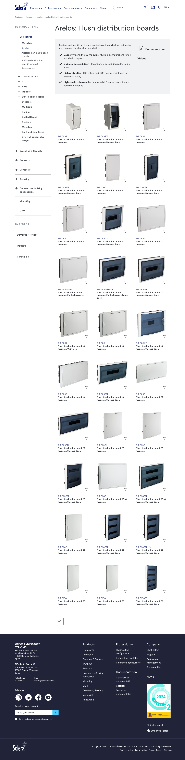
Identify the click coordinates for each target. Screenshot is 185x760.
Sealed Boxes (29, 117)
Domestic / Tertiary (27, 234)
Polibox (26, 111)
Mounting (25, 201)
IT (23, 81)
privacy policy (46, 719)
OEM (22, 210)
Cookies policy (126, 750)
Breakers (25, 160)
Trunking (25, 179)
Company (90, 8)
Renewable (23, 256)
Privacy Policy (155, 750)
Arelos (39, 17)
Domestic (25, 169)
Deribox (26, 122)
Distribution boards (33, 96)
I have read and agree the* (35, 719)
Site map (168, 750)
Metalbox (27, 43)
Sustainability (154, 667)
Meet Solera (153, 649)
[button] (159, 7)
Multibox (27, 106)
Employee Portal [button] (159, 730)
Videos (141, 58)
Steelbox (27, 101)
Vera (24, 86)
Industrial (22, 245)
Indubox (26, 91)
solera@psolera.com (43, 680)
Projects (151, 654)
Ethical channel (155, 725)
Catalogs (120, 685)
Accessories (28, 68)
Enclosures (30, 17)
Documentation (72, 8)
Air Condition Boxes (33, 132)
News (103, 8)
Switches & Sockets (31, 150)
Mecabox (27, 127)
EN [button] (165, 7)
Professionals (52, 8)
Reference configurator (128, 662)
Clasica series (30, 76)
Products (35, 8)
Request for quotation (127, 658)
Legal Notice (141, 750)
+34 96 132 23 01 (23, 680)
